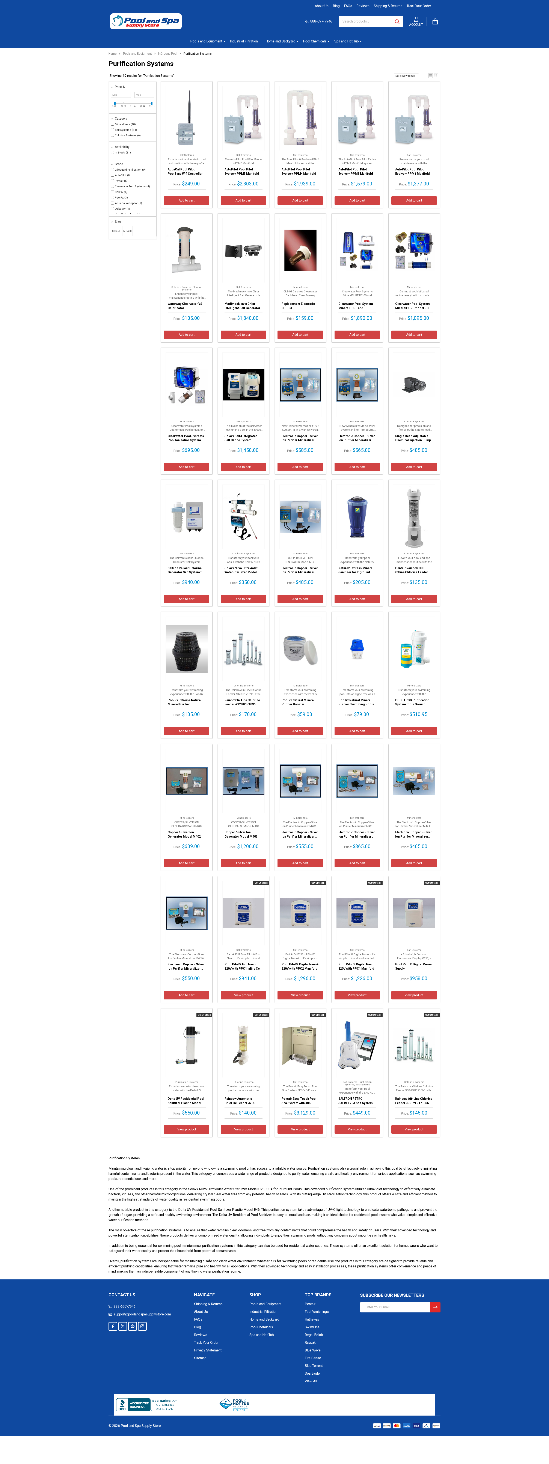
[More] (222, 41)
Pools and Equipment (206, 41)
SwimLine (312, 1327)
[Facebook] (113, 1326)
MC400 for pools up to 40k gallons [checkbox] (127, 233)
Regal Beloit (314, 1335)
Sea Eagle (312, 1373)
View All (311, 1381)
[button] (430, 76)
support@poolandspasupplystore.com (142, 1314)
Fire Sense (313, 1358)
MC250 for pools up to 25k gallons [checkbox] (116, 233)
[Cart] (435, 21)
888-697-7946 (125, 1307)
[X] (122, 1326)
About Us (322, 6)
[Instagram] (142, 1326)
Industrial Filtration (244, 41)
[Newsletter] (435, 1307)
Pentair (310, 1304)
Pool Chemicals (315, 41)
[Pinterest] (132, 1326)
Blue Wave (313, 1350)
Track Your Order (419, 6)
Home (113, 53)
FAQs (348, 6)
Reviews (363, 6)
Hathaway (312, 1319)
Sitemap (200, 1358)
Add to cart (187, 200)
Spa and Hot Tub (346, 41)
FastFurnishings (317, 1312)
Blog (336, 6)
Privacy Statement (208, 1350)
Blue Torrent (314, 1366)
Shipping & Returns (388, 6)
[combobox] (371, 21)
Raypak (310, 1343)
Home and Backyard (280, 41)
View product (243, 995)
